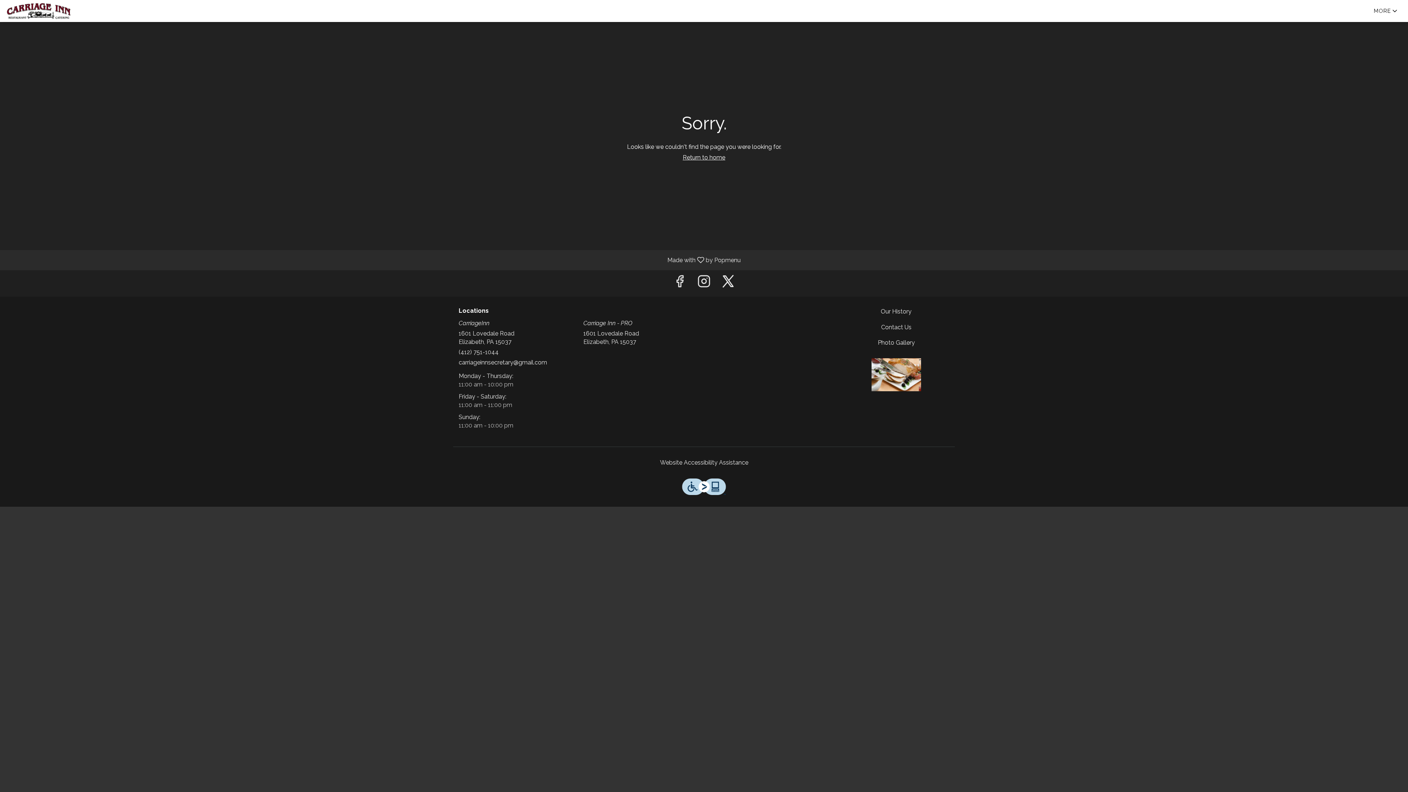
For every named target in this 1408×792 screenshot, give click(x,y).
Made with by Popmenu (373, 260)
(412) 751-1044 (479, 352)
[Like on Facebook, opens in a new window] (679, 283)
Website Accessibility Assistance (704, 462)
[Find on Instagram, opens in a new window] (704, 283)
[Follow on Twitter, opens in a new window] (728, 283)
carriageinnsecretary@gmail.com (503, 362)
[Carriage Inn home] (39, 11)
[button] (1386, 11)
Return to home (704, 157)
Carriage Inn (896, 374)
